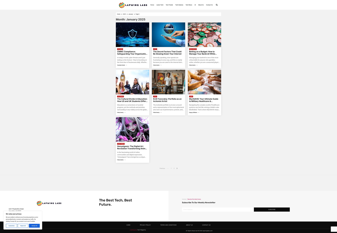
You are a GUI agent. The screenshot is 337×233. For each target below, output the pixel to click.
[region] (23, 220)
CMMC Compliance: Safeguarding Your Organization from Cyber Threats (132, 52)
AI (195, 5)
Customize (11, 225)
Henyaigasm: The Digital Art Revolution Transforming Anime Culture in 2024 (131, 147)
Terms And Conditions (168, 225)
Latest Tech (159, 5)
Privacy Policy (145, 225)
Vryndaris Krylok (121, 65)
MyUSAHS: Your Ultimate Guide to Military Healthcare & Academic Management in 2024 (204, 100)
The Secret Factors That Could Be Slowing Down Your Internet (167, 52)
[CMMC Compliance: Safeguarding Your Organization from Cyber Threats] (132, 34)
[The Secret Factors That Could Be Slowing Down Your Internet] (168, 34)
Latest (155, 49)
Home (152, 5)
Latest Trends (121, 143)
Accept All (34, 225)
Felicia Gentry (156, 65)
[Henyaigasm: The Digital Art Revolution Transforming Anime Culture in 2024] (132, 129)
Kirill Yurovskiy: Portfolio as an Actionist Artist (167, 100)
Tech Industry (179, 5)
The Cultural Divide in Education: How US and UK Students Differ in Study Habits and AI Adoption (132, 100)
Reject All (23, 225)
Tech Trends (169, 5)
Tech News (189, 5)
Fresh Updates (193, 49)
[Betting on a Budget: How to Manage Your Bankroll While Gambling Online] (204, 34)
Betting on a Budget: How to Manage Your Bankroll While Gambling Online (202, 52)
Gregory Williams (193, 112)
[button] (217, 5)
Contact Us (209, 5)
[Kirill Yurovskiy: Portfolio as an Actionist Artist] (168, 82)
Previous (162, 168)
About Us (201, 5)
